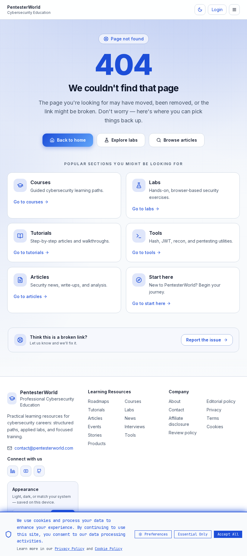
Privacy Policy (69, 548)
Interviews (135, 426)
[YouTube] (25, 471)
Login (217, 9)
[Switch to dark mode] (200, 9)
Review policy (183, 432)
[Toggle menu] (234, 9)
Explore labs (124, 140)
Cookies (215, 426)
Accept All (228, 534)
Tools (130, 435)
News (130, 418)
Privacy (214, 409)
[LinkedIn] (12, 471)
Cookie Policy (108, 548)
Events (94, 426)
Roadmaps (98, 401)
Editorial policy (221, 401)
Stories (95, 435)
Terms (213, 418)
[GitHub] (39, 471)
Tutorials (96, 409)
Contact (176, 409)
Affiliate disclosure (179, 421)
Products (97, 443)
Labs (129, 409)
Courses (133, 401)
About (174, 401)
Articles (95, 418)
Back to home (71, 140)
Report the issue (203, 339)
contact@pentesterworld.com (43, 448)
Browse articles (180, 140)
